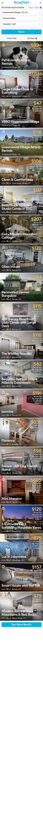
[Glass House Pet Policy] (21, 258)
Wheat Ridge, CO (19, 618)
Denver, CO (16, 270)
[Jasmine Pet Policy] (21, 403)
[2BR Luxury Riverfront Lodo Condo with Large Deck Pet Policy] (21, 316)
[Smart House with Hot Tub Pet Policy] (21, 577)
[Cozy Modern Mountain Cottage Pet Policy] (21, 229)
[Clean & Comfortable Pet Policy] (21, 171)
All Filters (32, 38)
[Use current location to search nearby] (39, 12)
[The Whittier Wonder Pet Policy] (21, 345)
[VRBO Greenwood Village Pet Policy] (21, 113)
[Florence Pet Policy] (21, 432)
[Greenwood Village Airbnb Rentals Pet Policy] (21, 142)
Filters (37, 7)
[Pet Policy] (3, 73)
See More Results (21, 624)
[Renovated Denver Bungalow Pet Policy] (21, 287)
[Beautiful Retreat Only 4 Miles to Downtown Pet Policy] (21, 374)
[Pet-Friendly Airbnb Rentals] (21, 55)
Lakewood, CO (18, 560)
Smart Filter (12, 38)
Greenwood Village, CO (11, 67)
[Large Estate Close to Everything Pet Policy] (21, 84)
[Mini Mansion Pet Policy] (21, 490)
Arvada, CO (16, 444)
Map (31, 7)
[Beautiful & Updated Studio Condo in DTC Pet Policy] (21, 200)
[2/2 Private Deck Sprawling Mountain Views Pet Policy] (21, 519)
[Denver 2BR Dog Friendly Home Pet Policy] (21, 461)
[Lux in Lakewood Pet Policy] (21, 548)
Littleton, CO (17, 241)
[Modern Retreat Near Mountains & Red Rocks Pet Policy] (21, 606)
